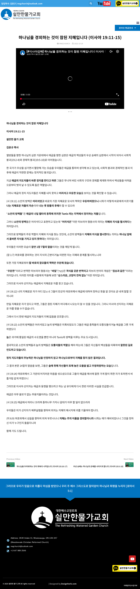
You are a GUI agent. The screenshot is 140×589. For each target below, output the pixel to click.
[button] (91, 3)
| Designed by (63, 583)
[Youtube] (132, 558)
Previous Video (13, 459)
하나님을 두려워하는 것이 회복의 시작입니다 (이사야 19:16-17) (42, 466)
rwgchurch (64, 43)
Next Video (129, 459)
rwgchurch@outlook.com (29, 3)
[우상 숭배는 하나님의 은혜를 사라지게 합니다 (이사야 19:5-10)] (129, 466)
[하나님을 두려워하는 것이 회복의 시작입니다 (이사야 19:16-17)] (10, 466)
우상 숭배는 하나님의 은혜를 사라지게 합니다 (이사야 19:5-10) (98, 466)
